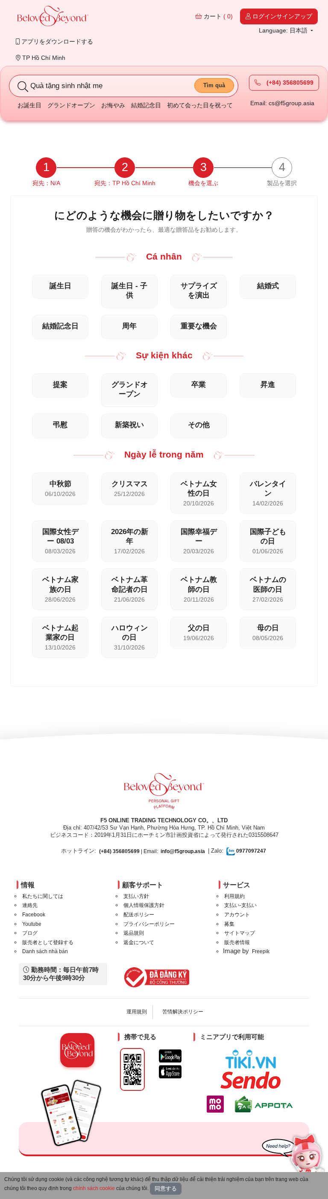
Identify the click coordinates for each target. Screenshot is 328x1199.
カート (217, 16)
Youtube (31, 924)
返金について (138, 942)
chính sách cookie (94, 1188)
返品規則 (133, 933)
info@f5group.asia (183, 851)
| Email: (128, 851)
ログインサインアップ (281, 16)
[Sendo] (252, 1080)
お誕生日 (29, 105)
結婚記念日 (146, 105)
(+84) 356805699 (289, 82)
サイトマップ (239, 933)
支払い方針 (136, 896)
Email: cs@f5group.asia (282, 103)
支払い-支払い (240, 905)
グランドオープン (71, 105)
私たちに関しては (42, 896)
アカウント (237, 915)
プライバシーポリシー (149, 924)
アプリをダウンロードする (56, 41)
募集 (229, 924)
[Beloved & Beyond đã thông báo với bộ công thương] (155, 977)
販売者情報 (237, 942)
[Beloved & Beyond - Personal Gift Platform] (164, 793)
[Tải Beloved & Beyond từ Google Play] (170, 1056)
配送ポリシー (138, 915)
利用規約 (234, 896)
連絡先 (30, 905)
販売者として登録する (47, 942)
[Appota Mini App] (265, 1104)
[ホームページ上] (53, 17)
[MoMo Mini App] (217, 1104)
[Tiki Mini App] (252, 1059)
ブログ (30, 933)
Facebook (33, 915)
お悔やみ (113, 105)
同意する (166, 1188)
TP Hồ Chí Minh (42, 57)
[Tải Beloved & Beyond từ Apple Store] (170, 1072)
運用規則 (136, 1012)
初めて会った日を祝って (200, 105)
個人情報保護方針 (143, 905)
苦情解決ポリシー (182, 1012)
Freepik (260, 951)
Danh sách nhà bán (45, 951)
